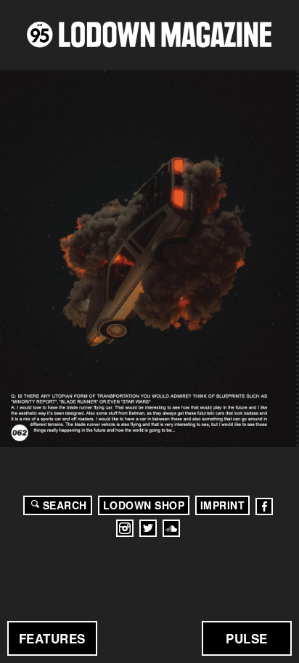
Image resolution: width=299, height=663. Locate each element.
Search (65, 505)
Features (52, 638)
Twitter (148, 528)
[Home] (149, 34)
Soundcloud (171, 528)
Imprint (222, 505)
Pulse (247, 638)
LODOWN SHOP (144, 505)
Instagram (125, 528)
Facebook (264, 506)
